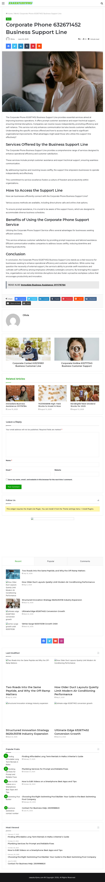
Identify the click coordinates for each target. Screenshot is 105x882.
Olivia (26, 315)
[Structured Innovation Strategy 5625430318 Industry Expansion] (13, 603)
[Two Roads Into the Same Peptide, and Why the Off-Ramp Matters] (13, 574)
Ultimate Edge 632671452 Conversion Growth (43, 611)
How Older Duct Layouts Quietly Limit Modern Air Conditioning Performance (58, 582)
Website (57, 470)
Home (10, 14)
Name (9, 460)
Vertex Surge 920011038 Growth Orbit (40, 624)
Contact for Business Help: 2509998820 (41, 808)
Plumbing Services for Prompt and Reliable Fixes (45, 769)
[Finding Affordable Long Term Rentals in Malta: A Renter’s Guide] (13, 760)
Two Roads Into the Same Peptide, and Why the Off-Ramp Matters (53, 571)
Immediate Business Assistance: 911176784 (16, 405)
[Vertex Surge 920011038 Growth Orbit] (13, 627)
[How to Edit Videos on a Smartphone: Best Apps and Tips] (13, 787)
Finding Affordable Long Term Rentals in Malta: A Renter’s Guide (52, 756)
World (16, 14)
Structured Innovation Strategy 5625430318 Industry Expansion (52, 600)
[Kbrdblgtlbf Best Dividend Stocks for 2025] (85, 393)
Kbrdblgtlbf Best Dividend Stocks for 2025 (83, 405)
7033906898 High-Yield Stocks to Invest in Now (49, 405)
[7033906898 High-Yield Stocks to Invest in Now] (52, 393)
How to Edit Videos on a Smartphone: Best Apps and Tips (49, 781)
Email (9, 470)
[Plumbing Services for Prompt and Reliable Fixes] (13, 773)
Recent (18, 561)
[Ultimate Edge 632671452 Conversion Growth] (13, 615)
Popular (50, 561)
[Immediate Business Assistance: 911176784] (20, 393)
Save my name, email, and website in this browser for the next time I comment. (40, 480)
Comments (85, 561)
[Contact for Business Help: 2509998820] (13, 811)
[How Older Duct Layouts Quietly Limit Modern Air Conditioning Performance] (13, 589)
